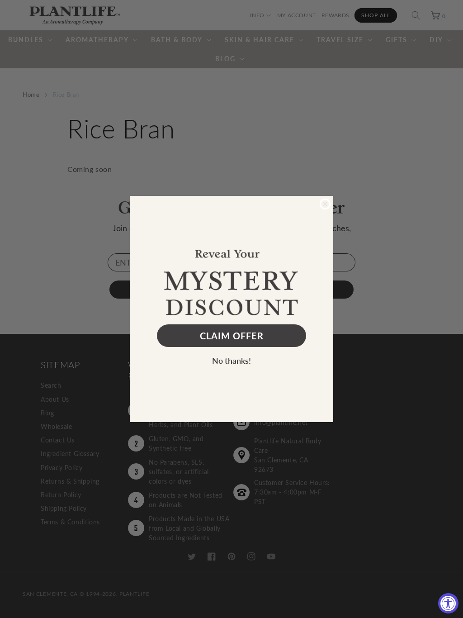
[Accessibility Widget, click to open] (448, 603)
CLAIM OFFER (232, 335)
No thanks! (231, 360)
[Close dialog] (325, 204)
